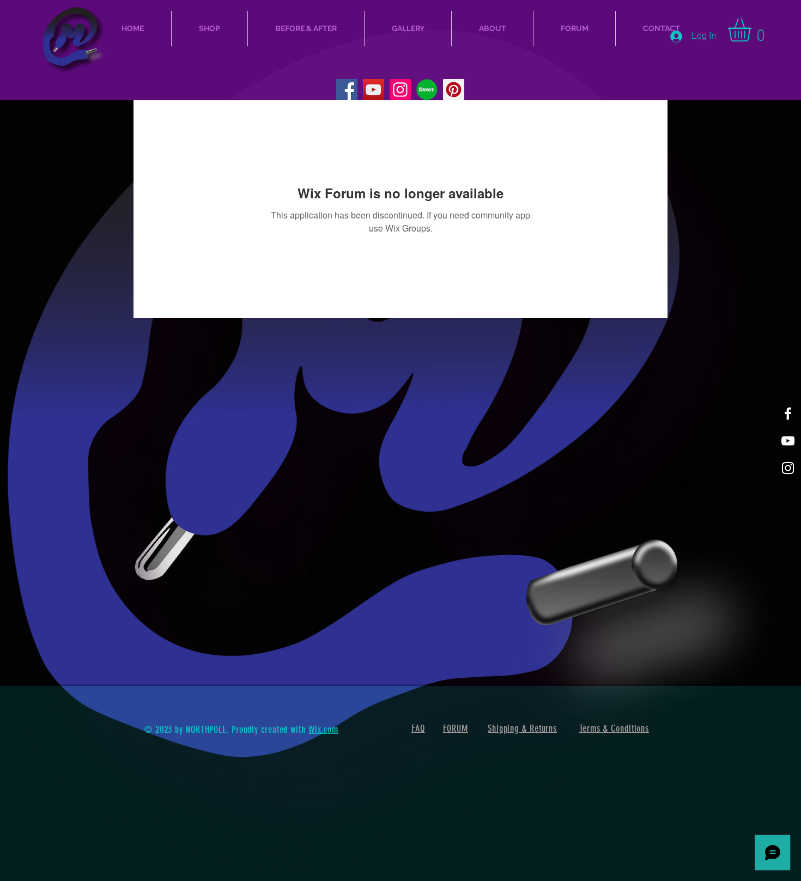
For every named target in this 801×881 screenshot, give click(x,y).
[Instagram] (400, 89)
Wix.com (323, 730)
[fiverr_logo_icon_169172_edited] (427, 89)
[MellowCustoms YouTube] (373, 89)
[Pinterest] (453, 89)
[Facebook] (346, 89)
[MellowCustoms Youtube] (788, 441)
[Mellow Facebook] (788, 413)
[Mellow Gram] (788, 468)
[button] (753, 30)
